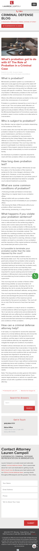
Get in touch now (7, 470)
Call (21, 11)
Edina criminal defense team (13, 472)
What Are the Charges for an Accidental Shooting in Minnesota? (29, 390)
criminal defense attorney (9, 74)
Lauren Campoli (18, 72)
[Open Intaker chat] (18, 550)
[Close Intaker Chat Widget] (37, 546)
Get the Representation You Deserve (12, 26)
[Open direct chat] (34, 546)
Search (29, 408)
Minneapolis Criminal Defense (22, 74)
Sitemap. (33, 534)
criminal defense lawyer (14, 465)
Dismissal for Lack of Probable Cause (12, 390)
